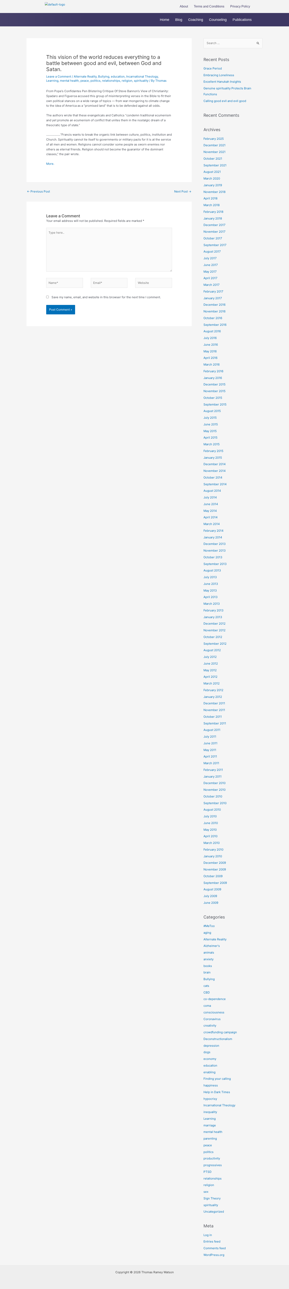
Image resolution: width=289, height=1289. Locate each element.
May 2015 (210, 431)
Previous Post (38, 191)
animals (208, 952)
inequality (210, 1112)
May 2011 (209, 750)
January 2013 (212, 617)
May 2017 (210, 271)
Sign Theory (212, 1198)
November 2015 (214, 391)
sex (205, 1192)
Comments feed (214, 1248)
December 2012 (214, 623)
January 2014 (212, 537)
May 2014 (210, 511)
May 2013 (210, 590)
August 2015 (212, 411)
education (118, 76)
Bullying (103, 76)
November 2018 (214, 192)
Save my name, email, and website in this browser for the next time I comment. (106, 297)
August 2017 (212, 251)
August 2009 (212, 889)
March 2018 (211, 205)
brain (207, 972)
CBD (206, 992)
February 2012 (213, 690)
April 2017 (210, 278)
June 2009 (210, 903)
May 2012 (210, 670)
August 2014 (212, 491)
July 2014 (210, 497)
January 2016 (212, 378)
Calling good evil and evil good (224, 101)
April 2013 (210, 597)
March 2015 (211, 444)
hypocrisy (210, 1099)
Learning (52, 80)
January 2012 (212, 697)
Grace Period (212, 68)
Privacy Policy (240, 6)
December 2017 (214, 225)
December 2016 (214, 305)
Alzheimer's (211, 946)
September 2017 (214, 245)
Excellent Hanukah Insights (222, 81)
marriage (209, 1125)
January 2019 (212, 185)
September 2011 (214, 723)
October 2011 (212, 717)
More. (50, 164)
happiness (210, 1085)
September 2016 (214, 325)
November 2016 (214, 311)
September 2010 (214, 803)
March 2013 (211, 604)
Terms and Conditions (209, 6)
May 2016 (210, 351)
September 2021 (214, 165)
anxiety (208, 959)
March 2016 (211, 364)
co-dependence (214, 999)
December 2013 (214, 544)
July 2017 (210, 258)
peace (84, 80)
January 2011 (212, 776)
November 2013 (214, 550)
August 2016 (212, 331)
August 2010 (212, 809)
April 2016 (210, 358)
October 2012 (212, 637)
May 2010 (210, 830)
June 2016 (210, 344)
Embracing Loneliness (218, 75)
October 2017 (212, 238)
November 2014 (214, 471)
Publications (242, 20)
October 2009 (213, 876)
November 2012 (214, 630)
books (207, 966)
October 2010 (212, 796)
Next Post (182, 191)
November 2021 (214, 152)
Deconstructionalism (217, 1039)
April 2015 (210, 437)
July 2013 (210, 577)
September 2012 (214, 643)
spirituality (141, 80)
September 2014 (215, 484)
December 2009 (214, 863)
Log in (207, 1235)
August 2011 (211, 730)
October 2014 (212, 477)
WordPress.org (213, 1255)
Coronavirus (212, 1019)
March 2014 (211, 524)
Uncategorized (213, 1211)
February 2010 (213, 849)
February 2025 (213, 139)
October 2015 (212, 398)
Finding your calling (217, 1079)
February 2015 (213, 451)
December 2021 (214, 145)
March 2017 (211, 285)
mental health (69, 80)
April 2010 (210, 836)
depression (211, 1045)
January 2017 (212, 298)
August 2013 (212, 570)
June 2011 (210, 743)
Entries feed (211, 1241)
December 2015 (214, 384)
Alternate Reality (85, 76)
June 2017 (210, 265)
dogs (206, 1052)
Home (164, 20)
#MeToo (209, 926)
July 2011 (209, 736)
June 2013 (210, 584)
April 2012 (210, 677)
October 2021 (212, 158)
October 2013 (212, 557)
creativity (209, 1025)
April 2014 (210, 517)
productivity (211, 1158)
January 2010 (212, 856)
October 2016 (212, 318)
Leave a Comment (58, 76)
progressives (212, 1165)
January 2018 (212, 218)
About (184, 6)
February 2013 (213, 610)
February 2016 (213, 371)
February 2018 (213, 212)
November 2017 (214, 231)
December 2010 (214, 783)
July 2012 (210, 657)
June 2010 (210, 823)
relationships (111, 80)
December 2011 (214, 703)
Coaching (195, 20)
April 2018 (210, 198)
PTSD (207, 1172)
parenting (210, 1138)
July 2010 (210, 816)
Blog (178, 20)
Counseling (218, 20)
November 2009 (214, 869)
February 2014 (213, 530)
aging (207, 932)
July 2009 (210, 896)
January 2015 (212, 457)
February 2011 (213, 770)
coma (207, 1005)
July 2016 (210, 338)
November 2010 (214, 790)
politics (95, 80)
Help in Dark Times (216, 1092)
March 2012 (211, 683)
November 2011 (214, 710)
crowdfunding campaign (220, 1032)
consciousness (213, 1012)
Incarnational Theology (142, 76)
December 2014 (214, 464)
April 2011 (210, 756)
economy (209, 1059)
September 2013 (215, 564)
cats (206, 986)
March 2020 (211, 178)
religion (127, 80)
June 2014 (210, 504)
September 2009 (215, 883)
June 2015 (210, 424)
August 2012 (212, 650)
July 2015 (210, 417)
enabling (209, 1072)
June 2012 (210, 663)
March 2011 (211, 763)
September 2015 (214, 404)
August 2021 (212, 172)
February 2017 (213, 291)
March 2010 (211, 843)
